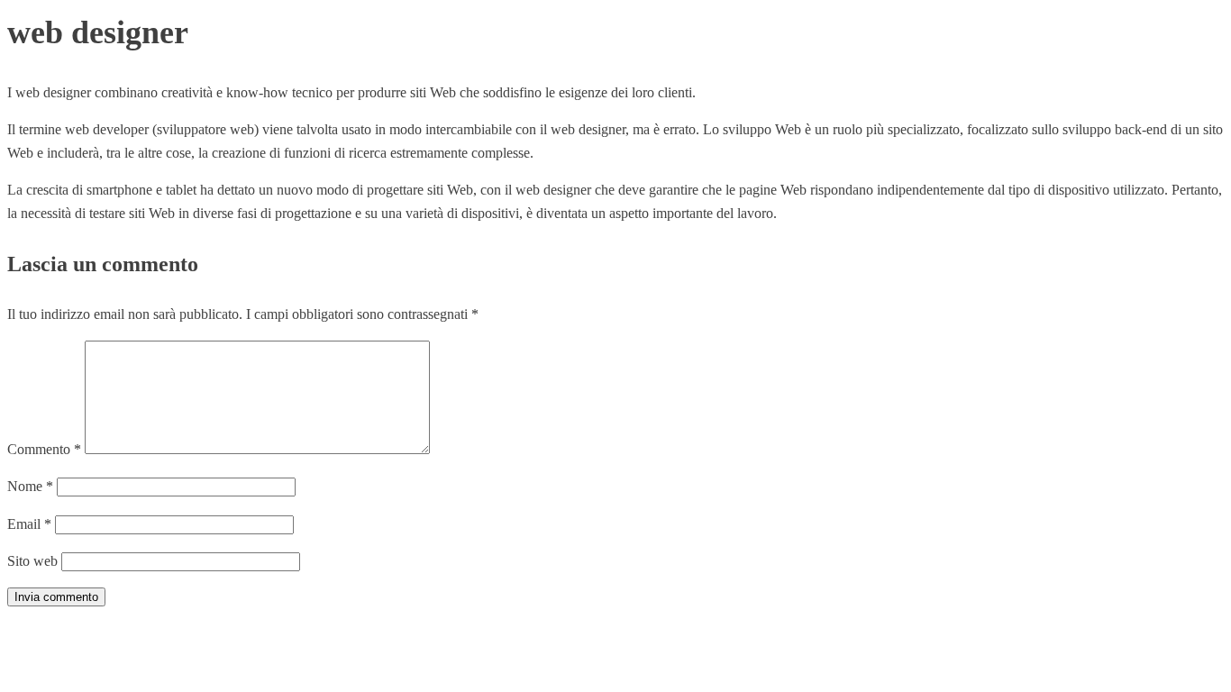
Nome (30, 486)
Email (29, 524)
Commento (44, 449)
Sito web (32, 561)
